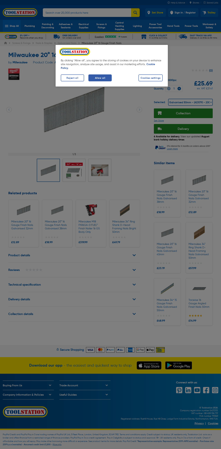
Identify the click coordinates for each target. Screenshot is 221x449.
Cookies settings (151, 77)
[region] (112, 66)
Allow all (100, 77)
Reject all (72, 77)
